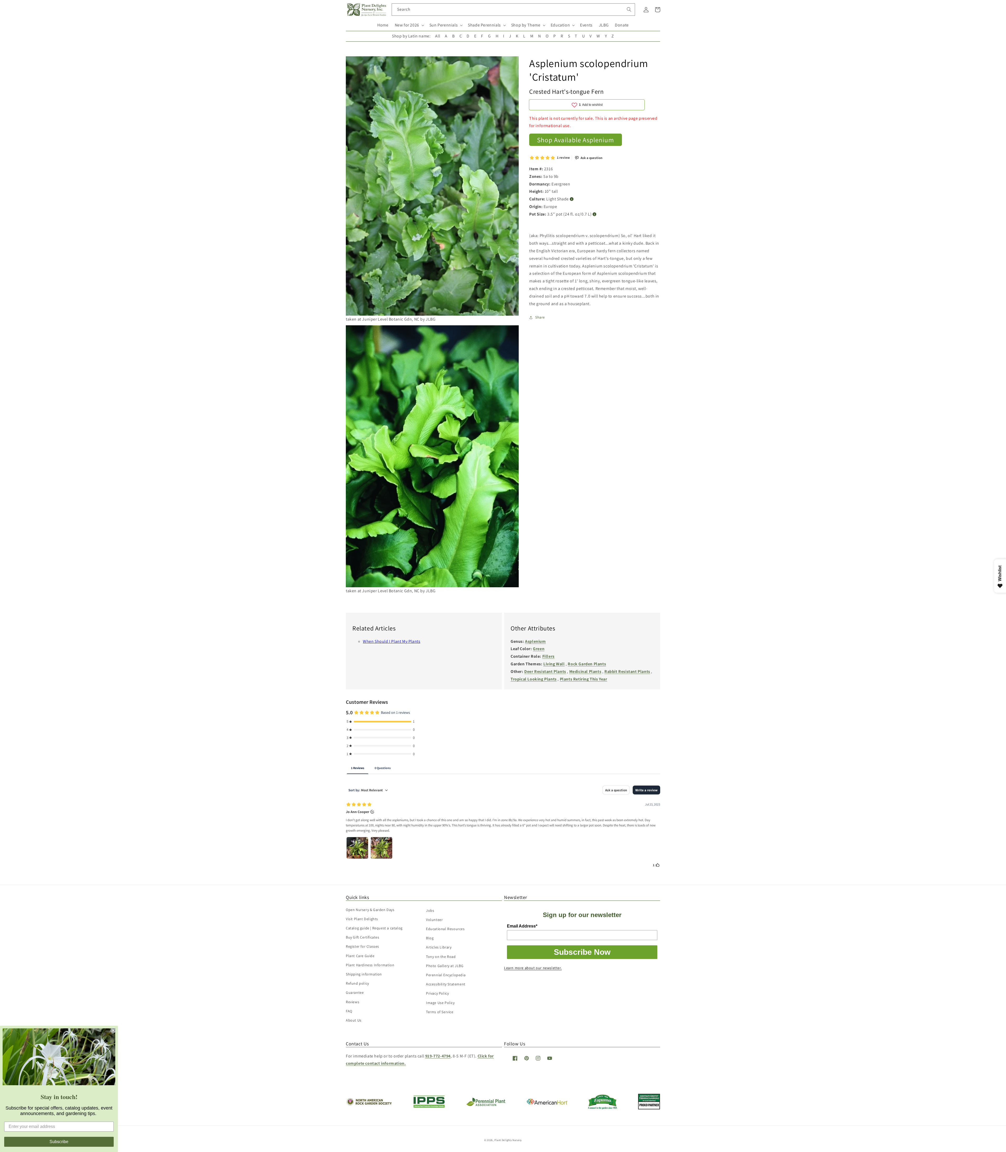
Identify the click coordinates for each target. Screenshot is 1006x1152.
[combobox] (513, 9)
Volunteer (434, 919)
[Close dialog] (113, 1030)
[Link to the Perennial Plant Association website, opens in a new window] (486, 1105)
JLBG (604, 25)
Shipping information (364, 974)
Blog (430, 938)
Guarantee (355, 992)
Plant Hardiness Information (370, 965)
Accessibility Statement (446, 984)
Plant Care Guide (360, 955)
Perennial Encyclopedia (446, 975)
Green (538, 648)
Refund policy (357, 983)
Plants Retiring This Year (583, 679)
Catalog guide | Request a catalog (374, 928)
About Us (354, 1020)
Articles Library (439, 947)
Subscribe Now (582, 952)
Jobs (430, 910)
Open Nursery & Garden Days (370, 909)
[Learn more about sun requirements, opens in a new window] (572, 199)
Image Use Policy (440, 1002)
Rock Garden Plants (587, 664)
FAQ (349, 1011)
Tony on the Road (441, 956)
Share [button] (540, 317)
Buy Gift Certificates (362, 937)
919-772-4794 (438, 1056)
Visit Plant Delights (362, 919)
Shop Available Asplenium (575, 139)
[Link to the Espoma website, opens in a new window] (603, 1108)
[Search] (629, 9)
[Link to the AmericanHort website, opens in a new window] (547, 1103)
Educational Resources (445, 928)
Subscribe (59, 1141)
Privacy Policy (437, 993)
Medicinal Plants (585, 671)
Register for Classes (362, 946)
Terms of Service (439, 1012)
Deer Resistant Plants (545, 671)
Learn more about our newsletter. (533, 968)
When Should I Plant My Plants (391, 641)
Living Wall (554, 664)
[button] (409, 25)
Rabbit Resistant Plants (627, 671)
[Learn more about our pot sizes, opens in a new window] (595, 214)
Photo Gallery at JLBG (445, 965)
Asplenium (535, 641)
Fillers (548, 656)
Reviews (352, 1002)
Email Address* (522, 926)
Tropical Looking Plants (534, 679)
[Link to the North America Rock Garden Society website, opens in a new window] (369, 1104)
